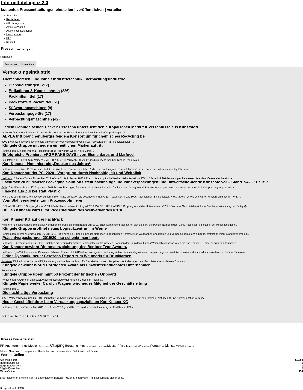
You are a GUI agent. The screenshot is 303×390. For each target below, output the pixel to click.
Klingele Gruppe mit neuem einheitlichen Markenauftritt (52, 145)
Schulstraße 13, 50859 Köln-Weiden (21, 160)
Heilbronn (6, 169)
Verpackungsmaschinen (30, 119)
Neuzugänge (28, 64)
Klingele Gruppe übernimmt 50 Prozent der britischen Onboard (59, 274)
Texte (24, 345)
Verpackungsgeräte (26, 113)
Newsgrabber (13, 34)
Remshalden (8, 151)
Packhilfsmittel (22, 96)
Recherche (189, 346)
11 (48, 316)
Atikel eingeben (15, 23)
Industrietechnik (67, 79)
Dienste (170, 345)
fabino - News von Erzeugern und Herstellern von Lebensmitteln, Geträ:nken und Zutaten (49, 351)
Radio (136, 346)
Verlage (180, 346)
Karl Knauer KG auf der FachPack (32, 219)
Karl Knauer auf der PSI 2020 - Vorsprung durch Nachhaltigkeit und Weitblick (71, 173)
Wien (4, 196)
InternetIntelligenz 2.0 (24, 2)
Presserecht (44, 346)
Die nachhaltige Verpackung (27, 292)
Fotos (154, 345)
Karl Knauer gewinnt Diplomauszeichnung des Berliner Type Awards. (64, 247)
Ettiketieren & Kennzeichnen (34, 91)
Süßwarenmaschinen (28, 108)
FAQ (8, 38)
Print (82, 345)
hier (31, 377)
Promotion (144, 346)
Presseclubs (102, 346)
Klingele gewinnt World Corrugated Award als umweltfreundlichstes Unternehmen (76, 265)
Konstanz (6, 132)
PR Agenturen (10, 345)
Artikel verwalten (15, 27)
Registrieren (13, 19)
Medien (33, 345)
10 (44, 316)
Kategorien (11, 64)
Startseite (11, 15)
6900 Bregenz (9, 141)
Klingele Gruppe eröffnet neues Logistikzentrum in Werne (54, 228)
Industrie (42, 79)
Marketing (127, 346)
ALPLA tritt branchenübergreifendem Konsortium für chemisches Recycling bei (74, 136)
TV (86, 346)
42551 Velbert (9, 298)
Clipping (57, 345)
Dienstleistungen (24, 85)
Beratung (71, 345)
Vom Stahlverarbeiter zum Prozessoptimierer (42, 200)
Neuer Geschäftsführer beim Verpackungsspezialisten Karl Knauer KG (65, 302)
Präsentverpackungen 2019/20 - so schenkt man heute (50, 237)
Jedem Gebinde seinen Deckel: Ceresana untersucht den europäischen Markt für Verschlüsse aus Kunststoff (100, 127)
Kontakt (10, 42)
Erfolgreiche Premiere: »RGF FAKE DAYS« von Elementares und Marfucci (68, 154)
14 (55, 316)
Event (161, 346)
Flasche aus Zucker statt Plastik (31, 191)
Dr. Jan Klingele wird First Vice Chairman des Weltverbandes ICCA (62, 210)
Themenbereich (16, 79)
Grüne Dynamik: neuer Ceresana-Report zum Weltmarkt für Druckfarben (66, 256)
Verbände (93, 346)
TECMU (19, 388)
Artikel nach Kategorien (19, 30)
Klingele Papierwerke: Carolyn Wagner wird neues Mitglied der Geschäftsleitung (74, 283)
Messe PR (114, 345)
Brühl (4, 187)
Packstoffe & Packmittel (30, 102)
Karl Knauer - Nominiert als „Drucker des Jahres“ (46, 164)
